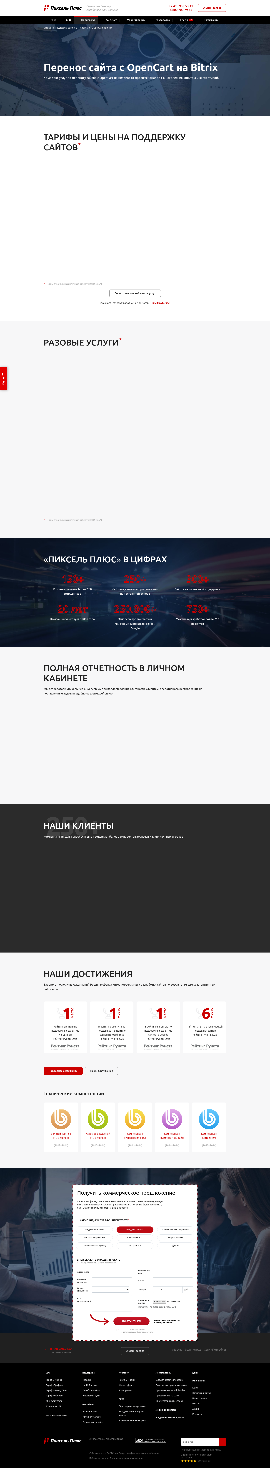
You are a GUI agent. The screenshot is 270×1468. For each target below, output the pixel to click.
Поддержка (88, 1372)
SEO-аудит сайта (54, 1401)
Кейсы (195, 1387)
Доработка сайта (91, 1390)
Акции (195, 1409)
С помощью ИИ (54, 1406)
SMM (121, 1399)
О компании (198, 1380)
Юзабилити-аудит (91, 1395)
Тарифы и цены (54, 1380)
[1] (182, 1461)
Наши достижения (101, 1070)
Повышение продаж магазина (171, 1385)
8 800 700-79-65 (181, 10)
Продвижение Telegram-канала (131, 1413)
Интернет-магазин (92, 1417)
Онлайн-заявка (212, 7)
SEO (48, 1372)
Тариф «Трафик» (54, 1385)
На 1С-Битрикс (90, 1385)
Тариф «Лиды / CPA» (56, 1390)
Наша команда (199, 1398)
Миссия (196, 1403)
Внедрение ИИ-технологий (169, 1417)
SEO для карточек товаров (169, 1380)
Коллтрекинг (125, 1390)
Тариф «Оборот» (54, 1395)
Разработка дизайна (93, 1422)
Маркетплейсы (163, 1372)
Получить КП (131, 1321)
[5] (194, 1461)
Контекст (124, 1372)
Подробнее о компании (63, 1070)
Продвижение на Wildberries (170, 1390)
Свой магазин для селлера (169, 1401)
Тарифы (87, 1380)
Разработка (88, 1404)
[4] (191, 1461)
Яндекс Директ (127, 1385)
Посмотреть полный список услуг (135, 293)
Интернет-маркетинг (57, 1415)
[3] (188, 1461)
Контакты (197, 1414)
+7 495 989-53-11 (181, 6)
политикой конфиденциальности (138, 1332)
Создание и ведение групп (132, 1420)
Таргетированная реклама (132, 1406)
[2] (185, 1461)
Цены (195, 1372)
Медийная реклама (165, 1410)
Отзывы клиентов (201, 1393)
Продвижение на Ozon (167, 1395)
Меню (3, 381)
